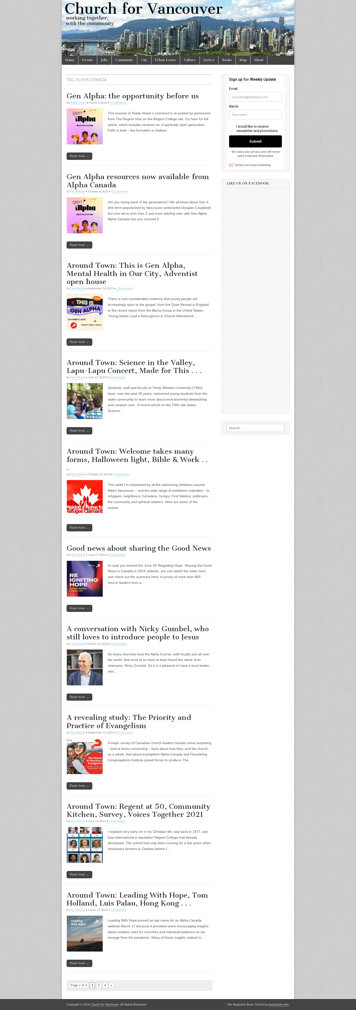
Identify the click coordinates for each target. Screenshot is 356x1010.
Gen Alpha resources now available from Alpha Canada (138, 180)
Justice (209, 60)
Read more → (79, 156)
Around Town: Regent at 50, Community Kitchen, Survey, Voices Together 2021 (138, 810)
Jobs (104, 60)
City (144, 60)
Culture (190, 60)
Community (124, 60)
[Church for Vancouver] (178, 28)
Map (243, 60)
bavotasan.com (279, 1004)
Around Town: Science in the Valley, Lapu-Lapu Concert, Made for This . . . (134, 366)
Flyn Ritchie (77, 191)
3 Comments (119, 643)
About (258, 60)
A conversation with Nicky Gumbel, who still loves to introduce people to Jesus (138, 632)
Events (87, 60)
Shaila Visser (78, 102)
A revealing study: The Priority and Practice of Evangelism (129, 721)
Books (227, 60)
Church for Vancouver (105, 1004)
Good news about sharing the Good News (139, 548)
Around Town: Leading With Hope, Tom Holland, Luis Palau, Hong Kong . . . (137, 899)
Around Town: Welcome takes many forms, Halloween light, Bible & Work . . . (137, 459)
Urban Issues (165, 60)
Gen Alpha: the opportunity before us (133, 96)
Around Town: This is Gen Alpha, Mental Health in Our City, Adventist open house (132, 273)
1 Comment (118, 910)
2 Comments (124, 288)
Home (70, 60)
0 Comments (118, 102)
